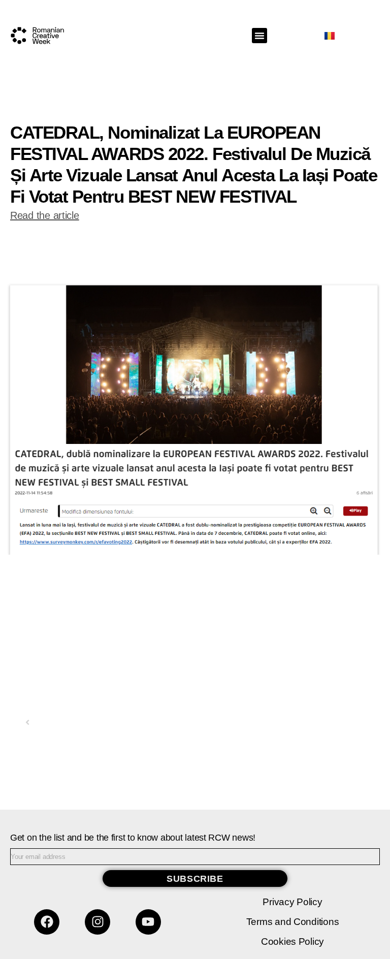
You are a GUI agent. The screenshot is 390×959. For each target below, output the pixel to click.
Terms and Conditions (292, 921)
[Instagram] (97, 922)
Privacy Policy (292, 902)
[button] (259, 35)
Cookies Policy (292, 941)
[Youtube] (148, 922)
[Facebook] (46, 922)
